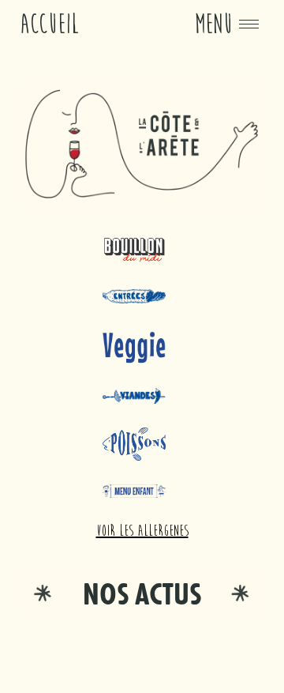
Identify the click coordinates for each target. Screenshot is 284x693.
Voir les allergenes (142, 530)
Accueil (50, 24)
